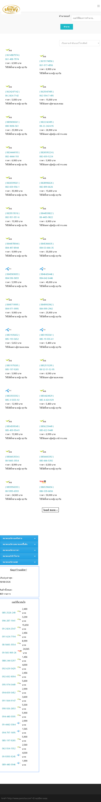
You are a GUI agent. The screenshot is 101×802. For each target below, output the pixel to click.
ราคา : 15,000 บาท (48, 99)
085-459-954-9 (12, 430)
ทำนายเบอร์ (64, 16)
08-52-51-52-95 (46, 369)
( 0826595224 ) (46, 152)
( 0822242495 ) (46, 122)
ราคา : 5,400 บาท (47, 342)
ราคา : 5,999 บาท (13, 282)
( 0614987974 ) (12, 55)
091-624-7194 (9, 636)
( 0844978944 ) (12, 243)
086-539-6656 (46, 491)
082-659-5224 (46, 156)
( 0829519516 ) (12, 213)
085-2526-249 (9, 612)
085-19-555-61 (46, 339)
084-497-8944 (12, 247)
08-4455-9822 (46, 217)
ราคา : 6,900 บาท (47, 69)
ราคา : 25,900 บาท (14, 130)
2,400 (25, 609)
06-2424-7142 (12, 95)
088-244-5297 (9, 660)
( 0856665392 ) (46, 456)
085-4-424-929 (46, 399)
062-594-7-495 (46, 95)
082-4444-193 (12, 156)
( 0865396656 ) (46, 487)
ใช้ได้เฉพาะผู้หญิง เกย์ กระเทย (53, 134)
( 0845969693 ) (12, 274)
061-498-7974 (12, 59)
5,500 (25, 704)
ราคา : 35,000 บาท (48, 251)
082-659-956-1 (12, 186)
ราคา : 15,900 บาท (14, 221)
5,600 (25, 680)
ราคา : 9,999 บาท (13, 251)
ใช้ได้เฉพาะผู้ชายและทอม (51, 103)
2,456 (25, 632)
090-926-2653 (9, 708)
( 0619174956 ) (46, 61)
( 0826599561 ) (12, 182)
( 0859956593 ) (12, 487)
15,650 (25, 625)
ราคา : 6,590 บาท (47, 373)
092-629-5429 (9, 668)
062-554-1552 (9, 748)
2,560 (25, 744)
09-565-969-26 (9, 652)
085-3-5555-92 (12, 399)
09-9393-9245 (9, 756)
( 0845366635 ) (46, 243)
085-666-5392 (46, 460)
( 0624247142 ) (12, 91)
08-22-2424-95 (46, 126)
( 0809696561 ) (12, 122)
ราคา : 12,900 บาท (14, 403)
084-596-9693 (12, 278)
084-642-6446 (46, 278)
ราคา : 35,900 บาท (14, 190)
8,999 (25, 640)
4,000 (25, 664)
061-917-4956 (46, 65)
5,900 (25, 712)
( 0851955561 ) (46, 334)
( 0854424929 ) (46, 395)
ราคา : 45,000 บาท (48, 282)
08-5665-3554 (12, 460)
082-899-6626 (46, 186)
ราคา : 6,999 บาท (47, 434)
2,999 (25, 688)
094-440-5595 (9, 716)
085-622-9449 (46, 430)
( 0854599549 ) (12, 426)
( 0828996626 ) (46, 182)
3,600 (25, 696)
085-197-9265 (12, 369)
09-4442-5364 (9, 724)
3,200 (25, 617)
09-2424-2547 (9, 628)
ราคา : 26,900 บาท (48, 130)
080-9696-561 (12, 126)
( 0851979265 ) (12, 365)
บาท (25, 611)
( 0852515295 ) (46, 365)
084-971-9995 (12, 308)
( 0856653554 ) (12, 456)
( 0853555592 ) (12, 395)
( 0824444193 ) (12, 152)
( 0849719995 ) (12, 304)
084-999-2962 (46, 308)
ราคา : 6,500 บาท (13, 63)
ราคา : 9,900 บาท (13, 312)
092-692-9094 (9, 676)
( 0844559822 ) (46, 213)
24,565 (26, 648)
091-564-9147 (9, 700)
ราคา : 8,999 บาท (13, 464)
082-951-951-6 (12, 217)
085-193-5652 (12, 339)
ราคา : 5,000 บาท (13, 99)
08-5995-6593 (12, 491)
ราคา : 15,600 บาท (48, 190)
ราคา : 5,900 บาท (47, 160)
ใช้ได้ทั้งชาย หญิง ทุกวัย (16, 67)
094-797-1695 (9, 732)
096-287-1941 (9, 620)
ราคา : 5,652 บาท (13, 342)
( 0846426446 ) (46, 274)
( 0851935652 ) (12, 334)
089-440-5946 (9, 764)
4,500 (25, 752)
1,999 (25, 760)
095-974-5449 (9, 684)
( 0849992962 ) (46, 304)
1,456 (25, 657)
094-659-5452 (9, 692)
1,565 (25, 728)
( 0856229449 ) (46, 426)
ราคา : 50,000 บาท (48, 495)
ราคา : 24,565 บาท (14, 495)
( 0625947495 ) (46, 91)
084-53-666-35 (46, 247)
